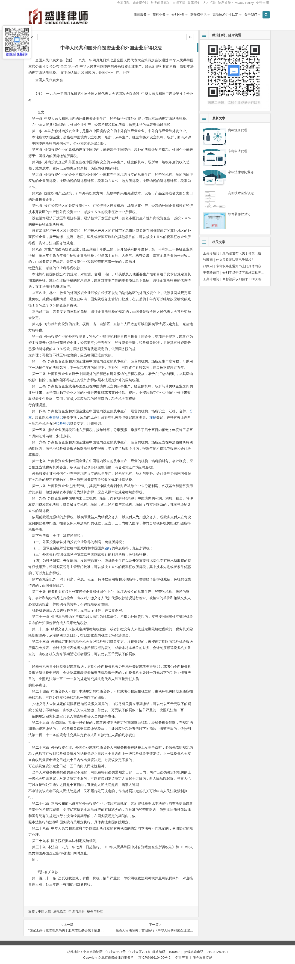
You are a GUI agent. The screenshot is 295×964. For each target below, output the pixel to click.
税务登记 (63, 423)
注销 (152, 417)
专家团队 (123, 3)
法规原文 (59, 911)
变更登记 (56, 417)
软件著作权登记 (239, 214)
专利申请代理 (237, 151)
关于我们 (250, 14)
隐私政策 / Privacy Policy (236, 3)
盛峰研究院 (140, 3)
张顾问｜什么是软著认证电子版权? (228, 260)
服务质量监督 (202, 957)
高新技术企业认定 (225, 14)
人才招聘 (209, 3)
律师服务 (140, 14)
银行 (108, 548)
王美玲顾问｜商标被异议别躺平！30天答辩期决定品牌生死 (245, 279)
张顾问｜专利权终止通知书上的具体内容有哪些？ (238, 266)
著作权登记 (198, 14)
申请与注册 (76, 911)
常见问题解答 (160, 3)
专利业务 (177, 14)
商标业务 (159, 14)
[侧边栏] (190, 37)
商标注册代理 (237, 130)
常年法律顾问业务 (241, 172)
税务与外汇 (95, 911)
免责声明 (262, 3)
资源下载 (178, 3)
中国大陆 (44, 911)
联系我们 (194, 3)
